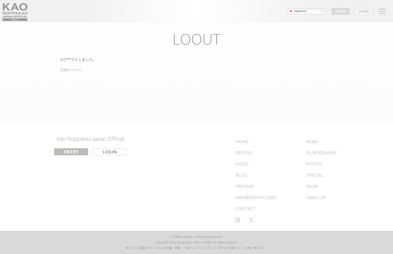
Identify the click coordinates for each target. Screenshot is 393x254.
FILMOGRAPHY (321, 153)
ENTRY (340, 11)
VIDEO (241, 164)
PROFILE (244, 153)
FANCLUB (315, 197)
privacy (209, 237)
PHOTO (314, 164)
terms (198, 237)
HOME (242, 141)
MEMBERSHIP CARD (255, 197)
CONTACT (245, 209)
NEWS (312, 141)
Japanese (299, 11)
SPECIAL (314, 175)
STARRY (177, 237)
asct (219, 237)
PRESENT (244, 186)
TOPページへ (71, 70)
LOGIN (363, 11)
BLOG (241, 175)
